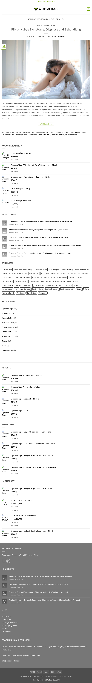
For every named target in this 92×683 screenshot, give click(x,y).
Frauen (83, 132)
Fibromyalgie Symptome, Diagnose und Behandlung (46, 29)
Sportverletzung (37, 289)
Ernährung (41, 26)
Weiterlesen (46, 124)
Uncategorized (8, 350)
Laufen (71, 277)
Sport (16, 289)
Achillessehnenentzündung (23, 270)
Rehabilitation (38, 285)
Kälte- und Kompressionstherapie (43, 277)
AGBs (4, 628)
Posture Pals (38, 676)
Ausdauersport (54, 270)
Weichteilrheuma (71, 135)
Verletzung (20, 293)
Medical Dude (60, 36)
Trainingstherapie (8, 293)
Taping (79, 289)
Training (86, 289)
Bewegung (41, 132)
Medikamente (34, 281)
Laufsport (79, 277)
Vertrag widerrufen (9, 622)
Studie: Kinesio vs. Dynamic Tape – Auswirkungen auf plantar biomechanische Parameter (45, 245)
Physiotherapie (72, 281)
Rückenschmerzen (65, 285)
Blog (70, 676)
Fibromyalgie (75, 132)
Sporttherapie (25, 289)
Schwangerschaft (9, 336)
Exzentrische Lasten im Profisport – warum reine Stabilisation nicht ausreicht (40, 221)
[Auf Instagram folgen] (8, 561)
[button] (3, 9)
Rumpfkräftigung (51, 285)
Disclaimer (6, 631)
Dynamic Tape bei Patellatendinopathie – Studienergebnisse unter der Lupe (40, 253)
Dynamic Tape (34, 273)
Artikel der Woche (40, 270)
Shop (64, 676)
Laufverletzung (8, 281)
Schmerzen (77, 285)
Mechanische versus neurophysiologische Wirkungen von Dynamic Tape (38, 229)
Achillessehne (7, 270)
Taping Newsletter (53, 676)
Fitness (63, 273)
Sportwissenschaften (67, 289)
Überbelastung (31, 293)
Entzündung (59, 132)
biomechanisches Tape (19, 273)
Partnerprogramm (9, 625)
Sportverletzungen (51, 289)
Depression (50, 132)
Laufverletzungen (21, 281)
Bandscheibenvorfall (82, 270)
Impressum (6, 616)
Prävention (28, 285)
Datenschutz (7, 619)
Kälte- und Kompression (18, 135)
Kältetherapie (32, 135)
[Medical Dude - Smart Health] (46, 8)
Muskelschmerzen (44, 135)
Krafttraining (7, 277)
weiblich (61, 135)
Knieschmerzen (83, 273)
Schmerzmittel (7, 289)
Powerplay (54, 135)
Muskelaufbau (46, 281)
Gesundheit (50, 26)
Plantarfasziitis (8, 285)
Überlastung (42, 293)
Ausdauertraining (67, 270)
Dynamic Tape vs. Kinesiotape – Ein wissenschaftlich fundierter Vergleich (38, 237)
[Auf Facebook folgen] (4, 561)
